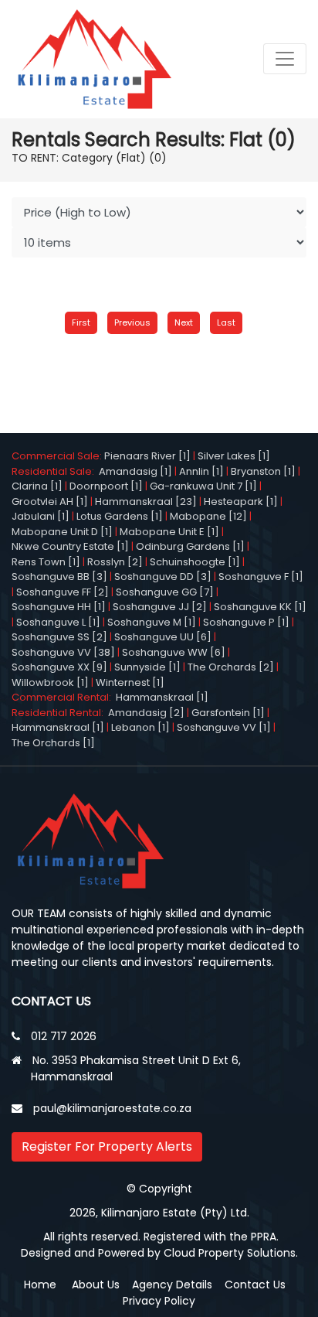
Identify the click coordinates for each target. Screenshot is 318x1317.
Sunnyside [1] (147, 667)
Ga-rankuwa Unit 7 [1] (203, 486)
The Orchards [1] (53, 742)
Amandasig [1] (135, 471)
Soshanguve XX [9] (59, 667)
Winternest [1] (130, 682)
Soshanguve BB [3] (59, 576)
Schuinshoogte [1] (195, 561)
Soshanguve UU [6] (162, 636)
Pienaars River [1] (147, 456)
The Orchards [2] (231, 667)
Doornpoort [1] (106, 486)
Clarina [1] (37, 486)
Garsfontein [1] (228, 712)
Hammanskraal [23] (146, 501)
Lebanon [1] (140, 727)
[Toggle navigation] (284, 58)
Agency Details (172, 1284)
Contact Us (255, 1284)
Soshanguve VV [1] (224, 727)
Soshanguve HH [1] (59, 606)
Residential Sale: (55, 471)
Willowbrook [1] (50, 682)
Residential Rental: (60, 712)
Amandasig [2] (146, 712)
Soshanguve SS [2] (59, 636)
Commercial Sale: (58, 456)
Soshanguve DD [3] (162, 576)
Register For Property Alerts (107, 1146)
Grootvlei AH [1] (50, 501)
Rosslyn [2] (115, 561)
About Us (96, 1284)
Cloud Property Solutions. (231, 1253)
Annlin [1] (201, 471)
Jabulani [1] (40, 516)
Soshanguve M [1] (151, 622)
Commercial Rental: (64, 697)
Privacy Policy (159, 1300)
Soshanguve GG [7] (165, 592)
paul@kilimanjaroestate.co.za (112, 1108)
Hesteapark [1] (241, 501)
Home (40, 1284)
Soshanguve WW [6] (173, 652)
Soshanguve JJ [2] (160, 606)
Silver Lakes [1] (234, 456)
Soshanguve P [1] (246, 622)
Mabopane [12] (208, 516)
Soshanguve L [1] (58, 622)
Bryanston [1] (263, 471)
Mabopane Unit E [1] (169, 531)
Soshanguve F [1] (260, 576)
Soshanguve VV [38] (63, 652)
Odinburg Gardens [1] (190, 546)
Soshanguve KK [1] (260, 606)
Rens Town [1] (46, 561)
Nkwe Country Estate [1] (70, 546)
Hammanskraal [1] (162, 697)
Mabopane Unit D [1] (62, 531)
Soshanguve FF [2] (62, 592)
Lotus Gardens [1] (119, 516)
